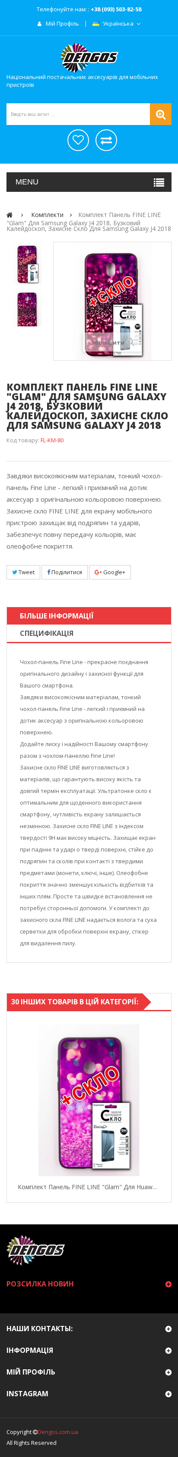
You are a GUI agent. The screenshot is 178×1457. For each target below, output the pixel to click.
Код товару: (22, 440)
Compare (163, 1100)
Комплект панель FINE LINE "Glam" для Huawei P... (89, 1187)
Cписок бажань (78, 140)
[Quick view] (15, 1100)
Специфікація (46, 633)
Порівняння (106, 140)
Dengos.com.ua (58, 1432)
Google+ (113, 572)
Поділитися (66, 572)
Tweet (26, 572)
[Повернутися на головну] (9, 214)
